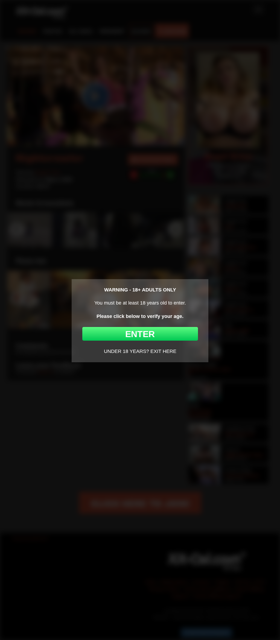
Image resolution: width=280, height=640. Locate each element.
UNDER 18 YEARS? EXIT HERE (140, 351)
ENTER (140, 334)
